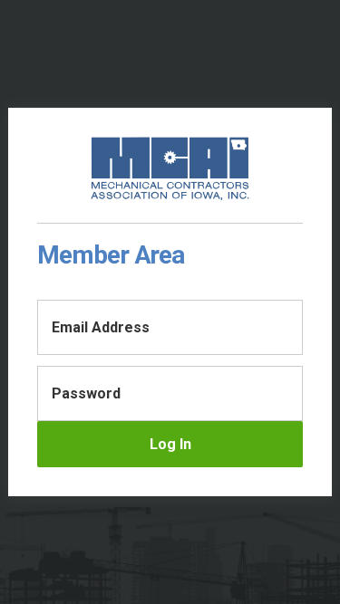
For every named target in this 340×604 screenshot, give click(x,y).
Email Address (101, 327)
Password (86, 393)
